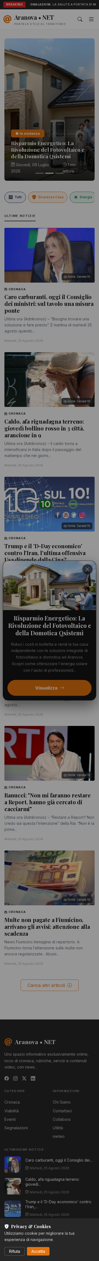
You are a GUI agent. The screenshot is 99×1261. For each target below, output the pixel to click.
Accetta (38, 1251)
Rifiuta (14, 1251)
